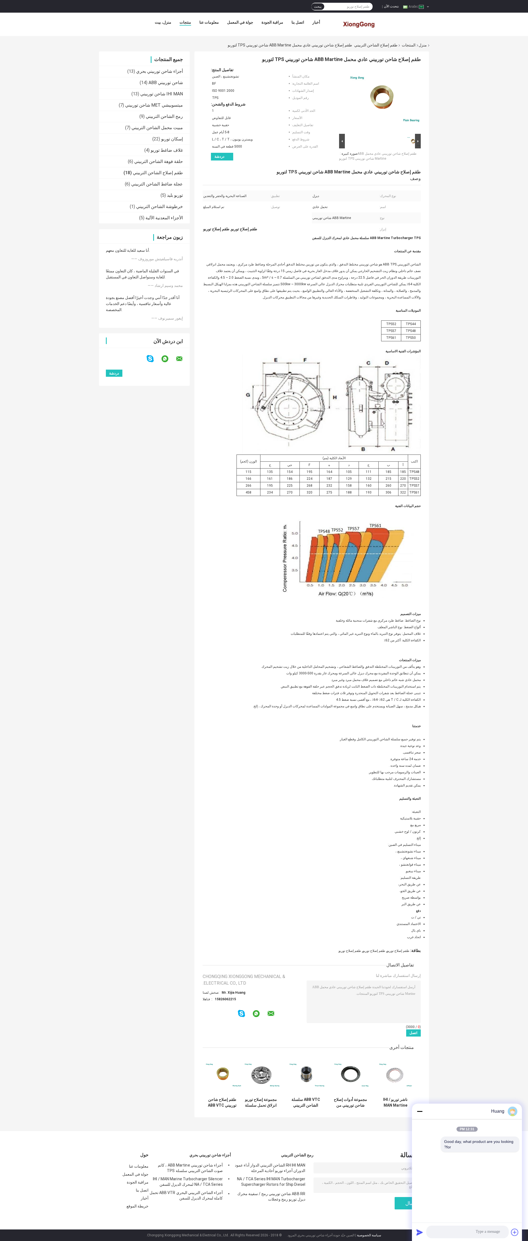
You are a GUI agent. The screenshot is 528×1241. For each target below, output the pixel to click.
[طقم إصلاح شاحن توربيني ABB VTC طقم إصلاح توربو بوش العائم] (222, 1075)
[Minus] (419, 1111)
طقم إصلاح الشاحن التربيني (375, 45)
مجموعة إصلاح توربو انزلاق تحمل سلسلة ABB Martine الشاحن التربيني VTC (261, 1102)
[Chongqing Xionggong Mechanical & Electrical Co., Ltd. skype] (154, 358)
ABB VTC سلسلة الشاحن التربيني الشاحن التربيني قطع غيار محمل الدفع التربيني (305, 1102)
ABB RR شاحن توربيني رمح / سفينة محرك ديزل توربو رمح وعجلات (271, 1196)
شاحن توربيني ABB (165, 82)
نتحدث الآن (391, 6)
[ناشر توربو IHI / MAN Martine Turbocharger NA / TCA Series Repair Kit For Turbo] (395, 1075)
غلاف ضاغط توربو (167, 150)
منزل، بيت (163, 22)
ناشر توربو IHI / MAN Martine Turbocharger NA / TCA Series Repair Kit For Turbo (395, 1102)
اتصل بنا (298, 22)
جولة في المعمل (240, 22)
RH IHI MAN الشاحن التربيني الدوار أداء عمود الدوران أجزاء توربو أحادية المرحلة (270, 1168)
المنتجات (409, 45)
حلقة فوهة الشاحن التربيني (158, 161)
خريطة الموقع (137, 1206)
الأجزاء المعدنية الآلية (164, 217)
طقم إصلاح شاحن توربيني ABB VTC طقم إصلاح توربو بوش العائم (222, 1102)
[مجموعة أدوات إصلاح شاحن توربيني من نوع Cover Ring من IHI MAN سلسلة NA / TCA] (350, 1075)
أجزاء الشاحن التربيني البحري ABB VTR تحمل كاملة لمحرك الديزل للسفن (186, 1195)
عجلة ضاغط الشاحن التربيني (157, 184)
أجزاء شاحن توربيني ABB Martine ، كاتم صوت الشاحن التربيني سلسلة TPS (190, 1168)
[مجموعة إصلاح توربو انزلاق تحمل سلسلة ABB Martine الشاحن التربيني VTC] (260, 1075)
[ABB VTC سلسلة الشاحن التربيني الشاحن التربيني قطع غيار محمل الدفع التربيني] (305, 1075)
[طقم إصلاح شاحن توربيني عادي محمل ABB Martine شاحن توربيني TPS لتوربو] (382, 100)
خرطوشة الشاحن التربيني (159, 206)
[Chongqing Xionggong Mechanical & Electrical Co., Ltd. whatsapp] (168, 359)
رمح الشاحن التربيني (164, 116)
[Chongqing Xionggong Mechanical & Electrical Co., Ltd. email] (183, 359)
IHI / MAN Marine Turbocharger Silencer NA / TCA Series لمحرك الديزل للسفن (188, 1182)
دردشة (219, 156)
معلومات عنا (209, 22)
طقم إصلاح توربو (398, 951)
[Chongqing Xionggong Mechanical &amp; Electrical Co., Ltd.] (359, 23)
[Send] (419, 1232)
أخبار (316, 22)
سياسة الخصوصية (369, 1235)
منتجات (185, 22)
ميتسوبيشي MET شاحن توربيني (154, 105)
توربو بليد (175, 195)
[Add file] (515, 1232)
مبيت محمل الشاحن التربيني (157, 127)
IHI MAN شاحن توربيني (161, 93)
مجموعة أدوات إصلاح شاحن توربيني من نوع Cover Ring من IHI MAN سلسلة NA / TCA (350, 1102)
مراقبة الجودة (272, 22)
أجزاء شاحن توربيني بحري (159, 71)
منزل (423, 45)
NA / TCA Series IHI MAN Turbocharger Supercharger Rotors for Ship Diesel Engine (271, 1182)
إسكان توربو (172, 139)
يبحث (317, 7)
